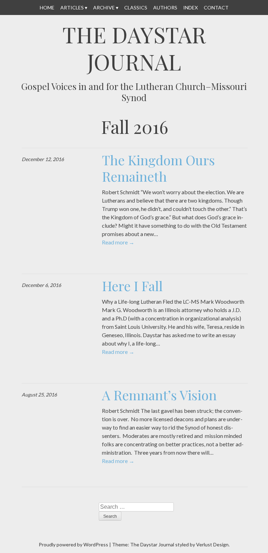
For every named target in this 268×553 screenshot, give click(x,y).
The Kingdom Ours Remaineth (158, 168)
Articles (72, 7)
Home (47, 7)
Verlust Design (212, 544)
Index (190, 7)
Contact (216, 7)
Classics (135, 7)
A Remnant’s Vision (159, 395)
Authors (165, 7)
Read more (118, 242)
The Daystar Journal (134, 48)
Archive (104, 7)
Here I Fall (132, 286)
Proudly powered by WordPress (73, 544)
